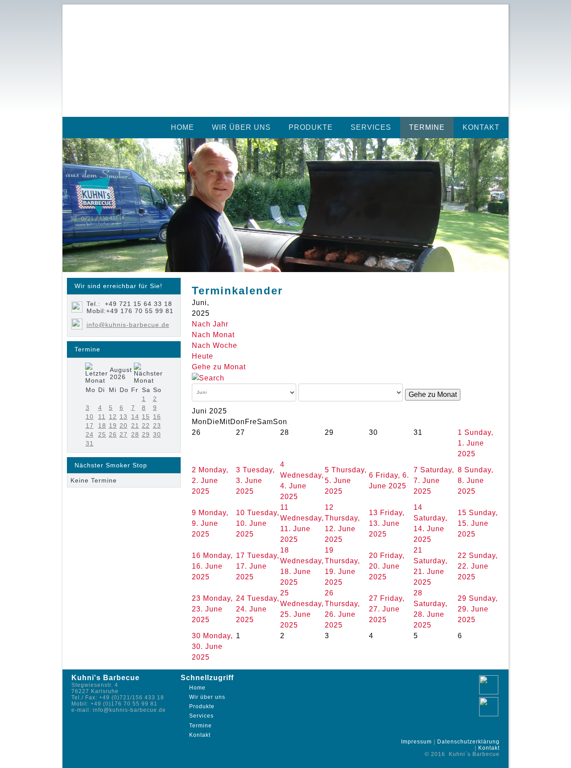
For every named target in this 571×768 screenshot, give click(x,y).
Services (371, 127)
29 (146, 434)
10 (90, 416)
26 (113, 434)
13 (124, 416)
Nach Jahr (210, 324)
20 (124, 425)
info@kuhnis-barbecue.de (128, 324)
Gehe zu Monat (219, 367)
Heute (202, 356)
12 (113, 416)
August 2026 (121, 373)
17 (90, 425)
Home (182, 127)
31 (90, 443)
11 (102, 416)
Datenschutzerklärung (468, 742)
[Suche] (208, 377)
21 (135, 425)
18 (102, 425)
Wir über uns (241, 127)
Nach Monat (213, 335)
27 (124, 434)
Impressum (416, 742)
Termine (427, 127)
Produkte (311, 127)
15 (146, 416)
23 (157, 425)
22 (146, 425)
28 (135, 434)
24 (90, 434)
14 (135, 416)
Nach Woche (214, 345)
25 (102, 434)
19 (113, 425)
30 (157, 434)
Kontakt (481, 127)
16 (157, 416)
